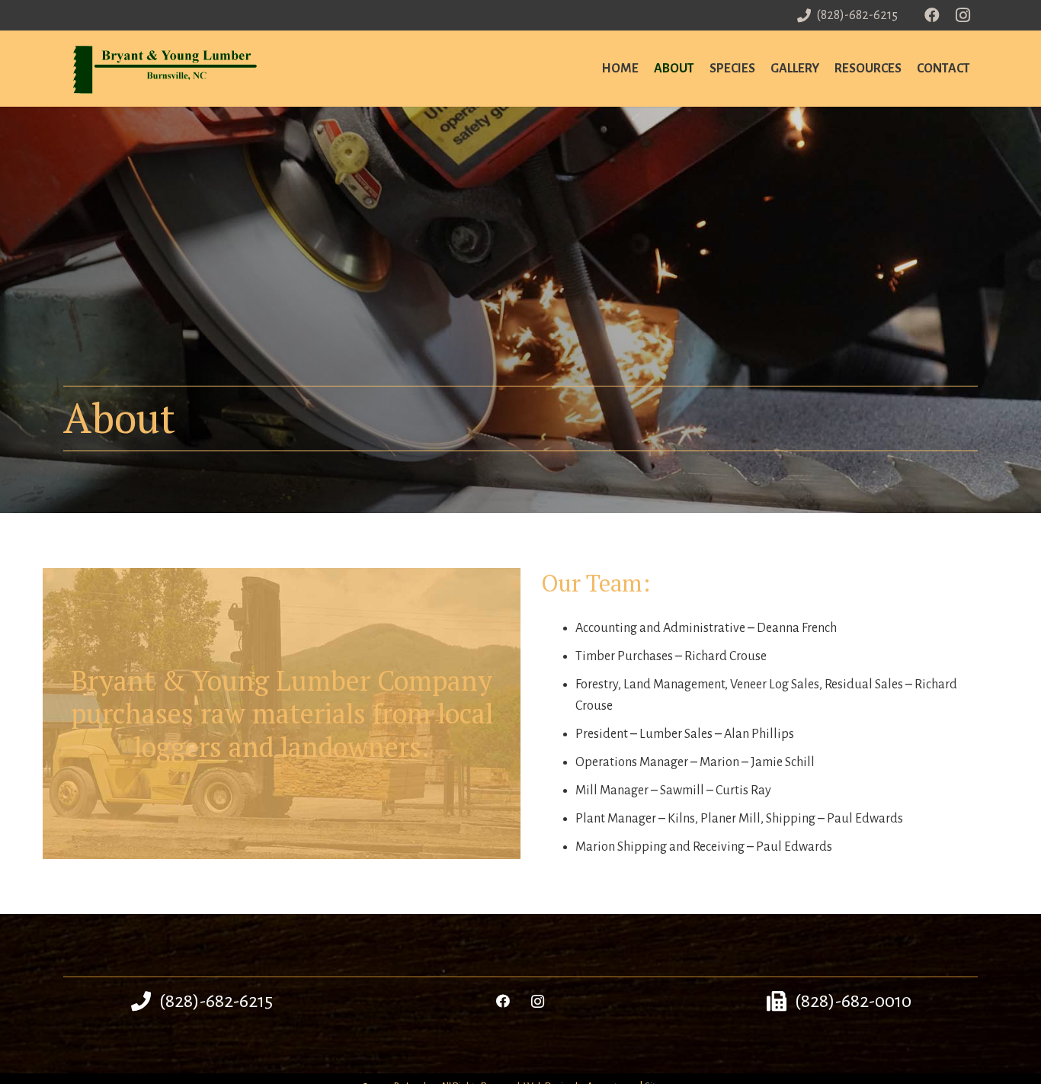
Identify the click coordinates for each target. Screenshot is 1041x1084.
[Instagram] (962, 15)
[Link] (166, 68)
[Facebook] (932, 15)
